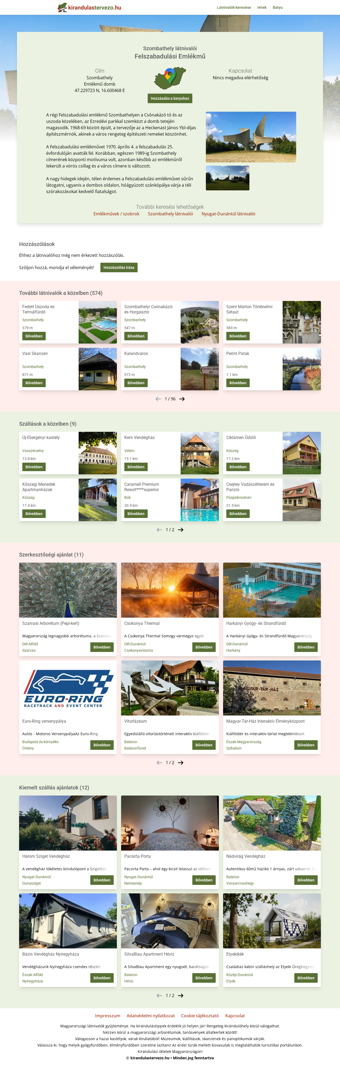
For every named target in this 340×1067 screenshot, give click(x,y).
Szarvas (29, 650)
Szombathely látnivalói (170, 214)
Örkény (28, 748)
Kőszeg (232, 451)
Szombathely (33, 320)
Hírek (261, 7)
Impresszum (107, 1016)
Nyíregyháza (32, 981)
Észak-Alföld (32, 975)
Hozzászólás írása (119, 267)
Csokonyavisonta (138, 650)
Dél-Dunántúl (135, 644)
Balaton (130, 742)
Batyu (278, 7)
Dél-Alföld (30, 644)
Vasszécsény (33, 451)
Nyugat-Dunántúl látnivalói (228, 214)
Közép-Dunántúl (239, 975)
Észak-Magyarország (243, 742)
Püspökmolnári (238, 497)
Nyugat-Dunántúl (36, 877)
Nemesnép (133, 883)
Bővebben (34, 336)
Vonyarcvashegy (240, 883)
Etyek (230, 981)
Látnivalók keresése (234, 7)
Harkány (233, 650)
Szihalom (233, 748)
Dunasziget (31, 883)
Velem (129, 451)
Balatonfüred (135, 748)
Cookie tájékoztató (200, 1016)
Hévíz (128, 981)
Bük (127, 497)
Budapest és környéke (40, 742)
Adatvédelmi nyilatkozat (151, 1016)
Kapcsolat (235, 1016)
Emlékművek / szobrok (116, 214)
